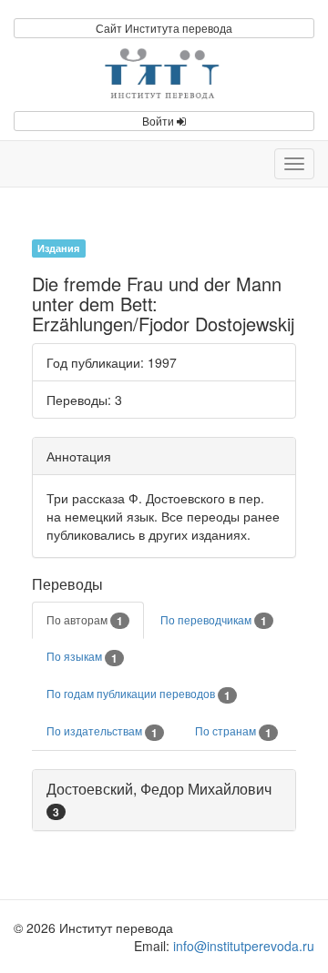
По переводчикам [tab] (213, 621)
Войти (159, 120)
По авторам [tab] (84, 621)
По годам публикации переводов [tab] (138, 694)
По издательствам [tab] (102, 732)
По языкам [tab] (82, 657)
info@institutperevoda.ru (243, 946)
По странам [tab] (233, 732)
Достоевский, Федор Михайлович (159, 788)
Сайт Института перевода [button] (164, 27)
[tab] (164, 800)
